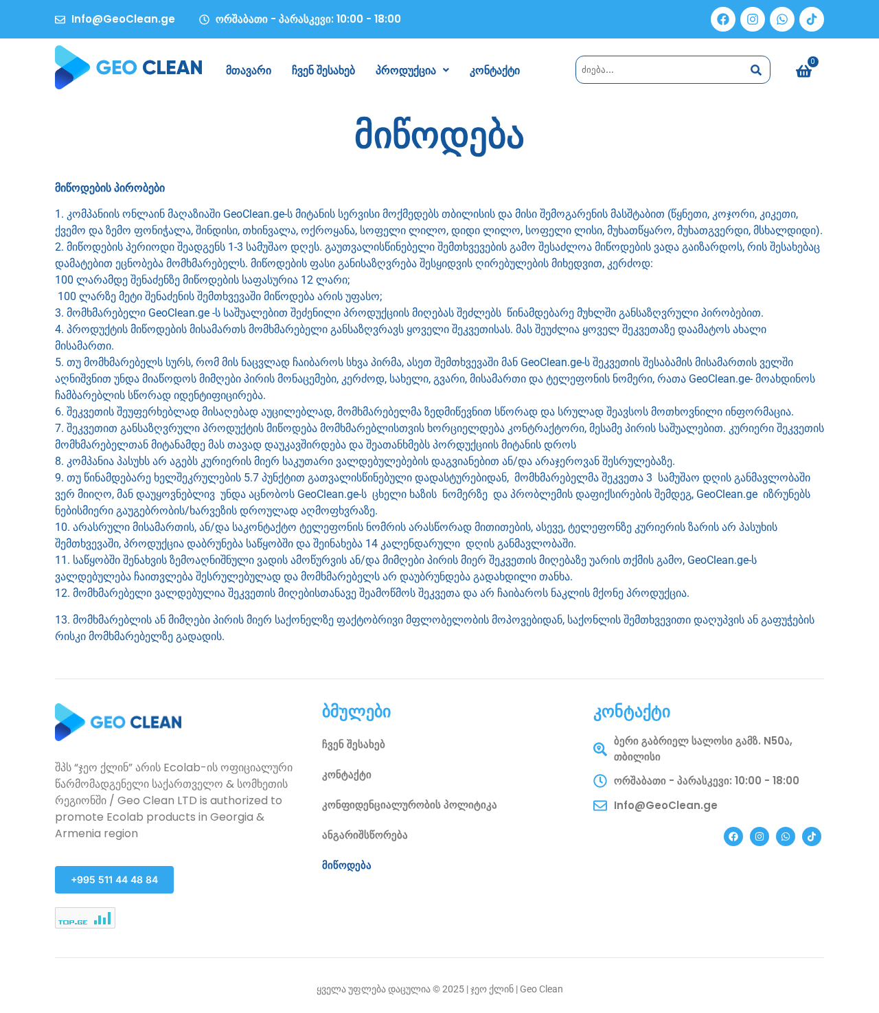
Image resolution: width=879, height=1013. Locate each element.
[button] (412, 70)
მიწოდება (347, 865)
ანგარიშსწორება (365, 834)
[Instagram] (752, 19)
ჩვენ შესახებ (323, 70)
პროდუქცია (406, 70)
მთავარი (248, 70)
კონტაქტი (495, 70)
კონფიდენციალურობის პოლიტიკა (409, 804)
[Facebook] (723, 19)
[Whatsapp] (782, 19)
